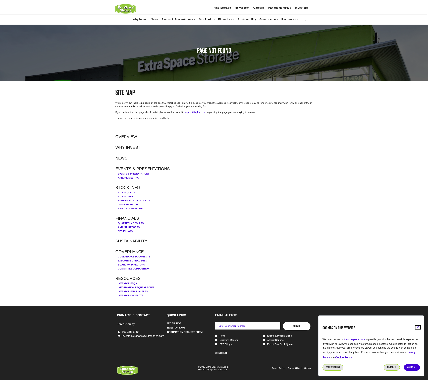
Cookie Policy (343, 357)
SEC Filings (125, 231)
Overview (126, 137)
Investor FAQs (127, 283)
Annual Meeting (128, 178)
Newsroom (242, 7)
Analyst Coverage (130, 208)
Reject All (391, 367)
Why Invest (127, 147)
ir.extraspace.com (354, 339)
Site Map (307, 368)
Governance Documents (134, 256)
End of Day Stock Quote (280, 344)
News (121, 158)
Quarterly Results (131, 223)
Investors (301, 7)
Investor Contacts (130, 295)
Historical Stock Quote (134, 200)
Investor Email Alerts (133, 291)
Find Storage (222, 7)
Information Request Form (136, 287)
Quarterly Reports (229, 340)
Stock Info (127, 188)
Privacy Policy (278, 368)
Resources (128, 279)
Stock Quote (126, 192)
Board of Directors (131, 264)
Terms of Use (294, 368)
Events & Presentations (142, 169)
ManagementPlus (279, 7)
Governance (129, 252)
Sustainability (131, 241)
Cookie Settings (333, 367)
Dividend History (129, 204)
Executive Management (133, 260)
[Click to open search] (306, 20)
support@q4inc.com (195, 112)
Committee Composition (133, 268)
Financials (127, 218)
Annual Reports (129, 227)
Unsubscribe (221, 353)
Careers (258, 7)
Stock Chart (126, 196)
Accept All (411, 367)
